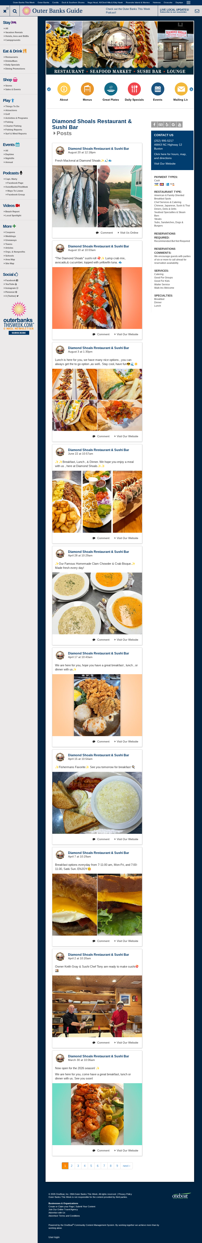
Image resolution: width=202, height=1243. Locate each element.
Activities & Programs (16, 118)
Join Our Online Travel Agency (63, 1209)
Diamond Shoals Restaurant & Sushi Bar (92, 124)
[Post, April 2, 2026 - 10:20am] (97, 1006)
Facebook (10, 280)
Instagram (10, 288)
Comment (106, 232)
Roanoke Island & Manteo (138, 2)
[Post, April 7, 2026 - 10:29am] (74, 905)
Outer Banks (43, 2)
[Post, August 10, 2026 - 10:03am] (97, 298)
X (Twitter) (11, 296)
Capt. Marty (11, 179)
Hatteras (157, 2)
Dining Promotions (15, 68)
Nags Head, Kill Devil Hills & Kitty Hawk (105, 2)
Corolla (55, 2)
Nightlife (9, 158)
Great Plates (111, 99)
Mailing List (181, 99)
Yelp (167, 124)
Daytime (9, 154)
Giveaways (11, 240)
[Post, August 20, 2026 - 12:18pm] (97, 196)
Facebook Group (16, 194)
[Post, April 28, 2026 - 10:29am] (97, 604)
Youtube (179, 124)
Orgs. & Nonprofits (15, 252)
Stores (8, 85)
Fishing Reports (13, 129)
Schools (9, 256)
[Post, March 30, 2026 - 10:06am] (97, 1114)
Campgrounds (12, 40)
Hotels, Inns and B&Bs (17, 36)
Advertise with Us (57, 1212)
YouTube (10, 284)
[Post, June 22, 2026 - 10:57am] (97, 502)
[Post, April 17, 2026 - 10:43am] (97, 705)
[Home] (52, 10)
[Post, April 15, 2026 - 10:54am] (97, 803)
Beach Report (12, 211)
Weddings (10, 236)
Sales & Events (13, 89)
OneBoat (69, 1225)
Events (157, 99)
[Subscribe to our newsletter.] (18, 318)
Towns (8, 244)
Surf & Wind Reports (16, 133)
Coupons (10, 232)
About (64, 99)
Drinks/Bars (11, 61)
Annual (9, 162)
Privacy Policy (125, 1194)
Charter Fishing (13, 126)
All (6, 28)
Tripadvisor (160, 124)
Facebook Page (15, 183)
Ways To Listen (15, 191)
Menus (87, 99)
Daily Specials (12, 65)
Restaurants (11, 57)
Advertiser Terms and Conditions (64, 1216)
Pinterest (10, 292)
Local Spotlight (13, 215)
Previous (51, 89)
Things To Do (12, 106)
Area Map (10, 259)
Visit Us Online (129, 232)
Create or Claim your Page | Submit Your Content (72, 1206)
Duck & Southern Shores (73, 2)
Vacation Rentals (14, 32)
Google (173, 124)
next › (126, 1165)
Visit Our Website (127, 334)
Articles (9, 248)
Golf (7, 114)
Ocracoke (168, 2)
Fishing (9, 122)
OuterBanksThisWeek (16, 187)
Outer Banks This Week (24, 2)
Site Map (9, 263)
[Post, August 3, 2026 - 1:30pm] (74, 384)
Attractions (11, 110)
